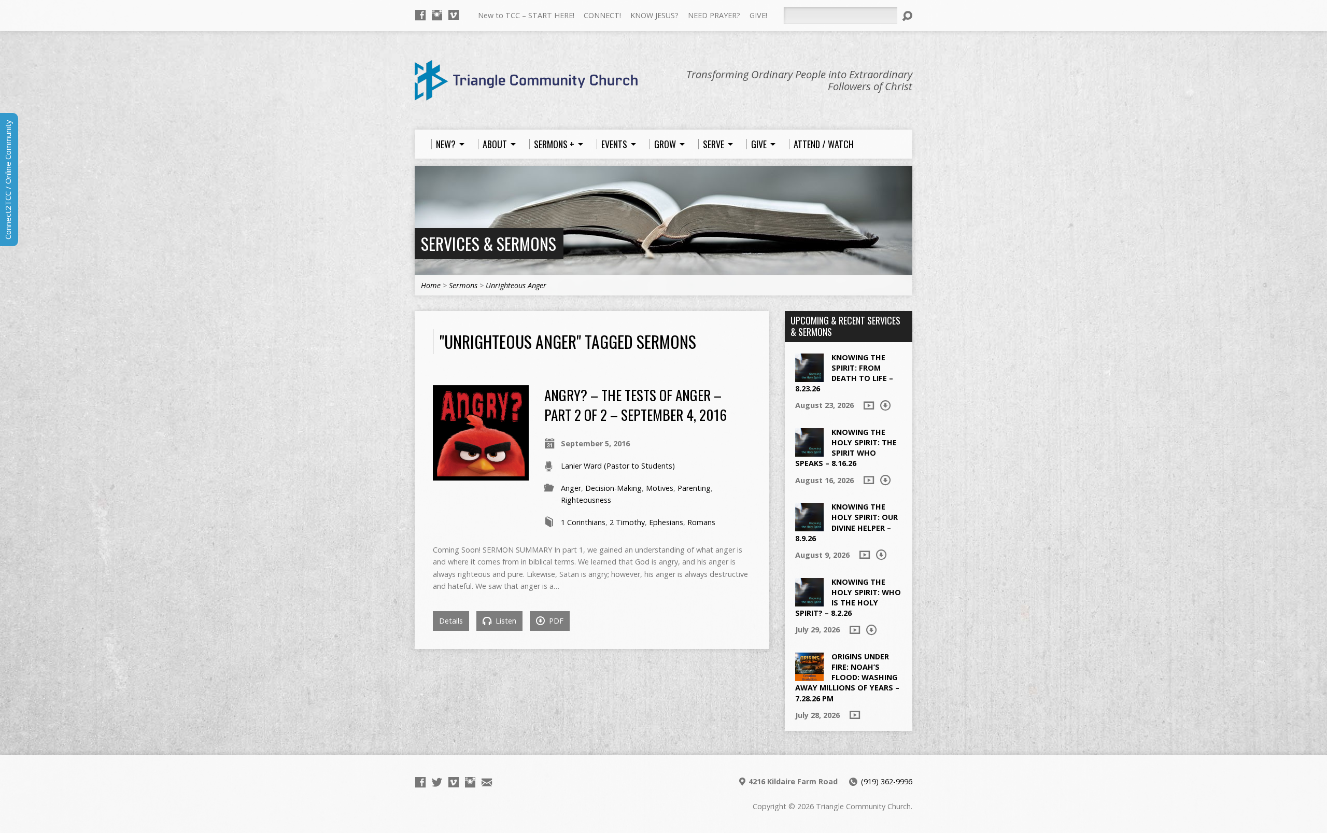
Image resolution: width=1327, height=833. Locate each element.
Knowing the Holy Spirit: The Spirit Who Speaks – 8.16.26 (846, 447)
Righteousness (586, 500)
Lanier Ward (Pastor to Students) (618, 466)
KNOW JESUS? (654, 15)
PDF (555, 621)
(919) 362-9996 (886, 781)
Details (451, 621)
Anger (571, 488)
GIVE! (758, 15)
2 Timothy (627, 522)
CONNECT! (602, 15)
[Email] (487, 782)
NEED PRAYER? (714, 15)
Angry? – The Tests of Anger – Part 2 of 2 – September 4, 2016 (635, 404)
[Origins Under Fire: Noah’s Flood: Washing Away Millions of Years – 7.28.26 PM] (809, 676)
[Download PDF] (885, 405)
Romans (701, 522)
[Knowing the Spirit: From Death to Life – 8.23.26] (809, 376)
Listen (504, 621)
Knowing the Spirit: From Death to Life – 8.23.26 (844, 372)
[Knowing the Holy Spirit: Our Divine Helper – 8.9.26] (809, 526)
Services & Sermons (488, 243)
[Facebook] (420, 15)
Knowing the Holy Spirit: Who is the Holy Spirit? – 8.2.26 (848, 597)
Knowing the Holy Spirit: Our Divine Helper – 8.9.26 (846, 522)
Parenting (694, 488)
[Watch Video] (869, 405)
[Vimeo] (453, 15)
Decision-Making (613, 488)
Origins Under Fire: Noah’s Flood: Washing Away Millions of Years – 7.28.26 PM (847, 677)
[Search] (907, 16)
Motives (659, 488)
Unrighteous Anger (516, 285)
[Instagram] (437, 15)
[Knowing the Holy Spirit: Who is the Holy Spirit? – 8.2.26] (809, 600)
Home (431, 285)
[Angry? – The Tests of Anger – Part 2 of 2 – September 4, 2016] (481, 474)
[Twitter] (437, 782)
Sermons (463, 285)
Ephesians (666, 522)
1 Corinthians (583, 522)
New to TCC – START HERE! (526, 15)
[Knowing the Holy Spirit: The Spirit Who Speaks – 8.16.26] (809, 451)
